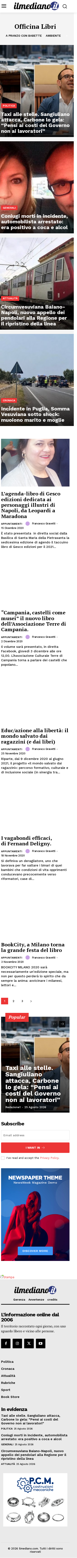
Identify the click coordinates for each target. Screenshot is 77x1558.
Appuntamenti (11, 523)
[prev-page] (54, 1024)
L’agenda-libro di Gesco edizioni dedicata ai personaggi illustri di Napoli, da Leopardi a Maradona (30, 505)
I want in (33, 1147)
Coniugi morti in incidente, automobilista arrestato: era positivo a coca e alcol (34, 1437)
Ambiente (53, 35)
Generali (9, 207)
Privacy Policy (49, 1157)
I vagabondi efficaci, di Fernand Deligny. (26, 841)
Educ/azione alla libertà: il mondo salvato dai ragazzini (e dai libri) (34, 736)
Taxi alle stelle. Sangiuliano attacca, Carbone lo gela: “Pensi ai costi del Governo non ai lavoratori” (33, 1083)
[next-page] (30, 1001)
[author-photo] (28, 523)
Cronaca (9, 400)
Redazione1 (13, 1107)
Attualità (10, 298)
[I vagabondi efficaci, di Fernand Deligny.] (35, 807)
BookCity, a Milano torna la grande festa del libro (33, 947)
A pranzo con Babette (24, 35)
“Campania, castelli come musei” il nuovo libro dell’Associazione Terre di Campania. (33, 621)
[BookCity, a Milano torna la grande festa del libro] (35, 913)
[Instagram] (17, 1343)
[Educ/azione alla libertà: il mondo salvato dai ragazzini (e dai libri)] (35, 699)
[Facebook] (5, 1343)
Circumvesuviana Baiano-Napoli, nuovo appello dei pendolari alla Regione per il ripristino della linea (33, 1455)
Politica (9, 105)
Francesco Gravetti (43, 523)
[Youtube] (40, 1343)
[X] (29, 1343)
